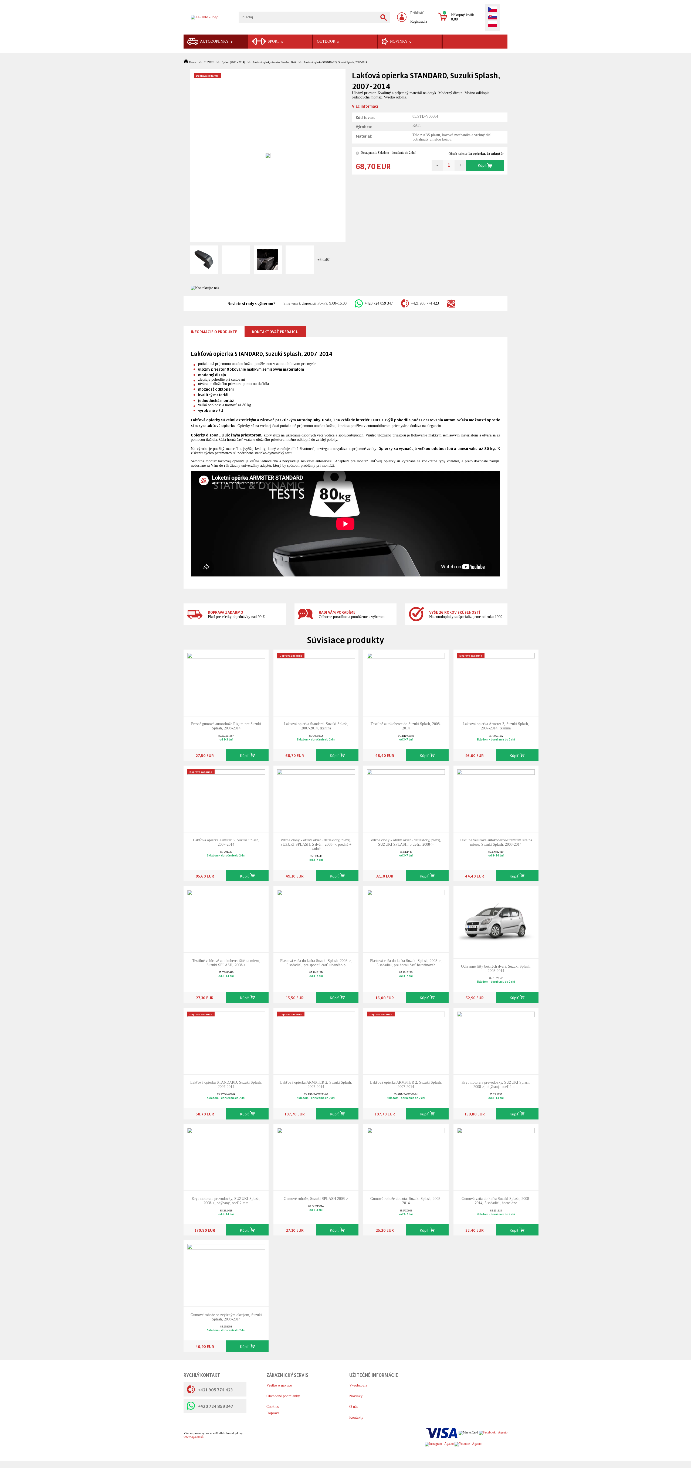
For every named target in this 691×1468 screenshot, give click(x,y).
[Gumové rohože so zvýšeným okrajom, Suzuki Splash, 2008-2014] (226, 1273)
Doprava (272, 1413)
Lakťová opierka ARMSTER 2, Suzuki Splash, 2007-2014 (316, 1084)
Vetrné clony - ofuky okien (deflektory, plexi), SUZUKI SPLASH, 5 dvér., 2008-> (405, 842)
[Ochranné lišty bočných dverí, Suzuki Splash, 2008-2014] (496, 922)
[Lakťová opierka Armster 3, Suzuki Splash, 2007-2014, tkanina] (496, 682)
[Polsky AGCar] (492, 24)
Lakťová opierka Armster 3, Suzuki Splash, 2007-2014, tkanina (496, 726)
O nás (353, 1407)
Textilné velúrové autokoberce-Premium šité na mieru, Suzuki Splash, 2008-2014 (496, 842)
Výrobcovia (358, 1385)
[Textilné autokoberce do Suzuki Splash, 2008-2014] (406, 682)
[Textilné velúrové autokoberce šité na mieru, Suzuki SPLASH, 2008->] (226, 919)
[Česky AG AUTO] (492, 9)
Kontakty (356, 1417)
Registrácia (418, 21)
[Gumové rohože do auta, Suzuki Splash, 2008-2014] (406, 1157)
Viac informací (365, 106)
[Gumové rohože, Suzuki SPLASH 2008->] (316, 1157)
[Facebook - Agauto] (493, 1433)
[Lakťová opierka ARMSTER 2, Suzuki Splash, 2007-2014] (316, 1041)
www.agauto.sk (194, 1437)
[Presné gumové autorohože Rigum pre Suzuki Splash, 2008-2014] (226, 682)
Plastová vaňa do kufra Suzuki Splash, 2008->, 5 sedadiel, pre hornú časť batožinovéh (406, 963)
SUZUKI (209, 62)
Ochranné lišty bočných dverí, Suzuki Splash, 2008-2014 (496, 968)
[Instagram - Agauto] (439, 1444)
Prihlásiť (417, 13)
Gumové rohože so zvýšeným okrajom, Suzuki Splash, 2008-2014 (226, 1317)
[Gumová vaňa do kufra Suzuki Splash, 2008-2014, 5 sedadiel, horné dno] (496, 1157)
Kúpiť (482, 165)
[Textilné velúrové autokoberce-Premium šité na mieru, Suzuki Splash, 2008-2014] (496, 798)
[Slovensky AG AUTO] (492, 17)
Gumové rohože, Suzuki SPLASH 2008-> (316, 1199)
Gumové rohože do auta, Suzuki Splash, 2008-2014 (406, 1201)
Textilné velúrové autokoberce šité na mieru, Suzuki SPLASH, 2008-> (226, 963)
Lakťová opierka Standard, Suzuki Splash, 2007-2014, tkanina (316, 726)
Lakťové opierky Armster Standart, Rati (274, 62)
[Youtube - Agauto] (468, 1444)
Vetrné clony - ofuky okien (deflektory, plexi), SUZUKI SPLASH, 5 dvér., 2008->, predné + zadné (315, 844)
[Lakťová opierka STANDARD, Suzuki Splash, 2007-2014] (226, 1041)
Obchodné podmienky (283, 1396)
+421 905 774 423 (425, 303)
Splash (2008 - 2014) (233, 62)
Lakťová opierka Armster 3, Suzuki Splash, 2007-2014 (226, 842)
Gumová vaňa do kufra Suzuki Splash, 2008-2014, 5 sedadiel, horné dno (496, 1201)
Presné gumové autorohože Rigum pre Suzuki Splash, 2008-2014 (226, 726)
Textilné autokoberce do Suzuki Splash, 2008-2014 (406, 726)
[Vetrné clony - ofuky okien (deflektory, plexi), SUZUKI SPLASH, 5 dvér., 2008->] (406, 798)
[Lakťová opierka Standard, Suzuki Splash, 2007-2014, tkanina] (316, 682)
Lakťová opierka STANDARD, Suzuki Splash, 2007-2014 (335, 62)
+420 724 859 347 (379, 303)
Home (192, 62)
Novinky (356, 1396)
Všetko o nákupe (279, 1385)
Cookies (272, 1407)
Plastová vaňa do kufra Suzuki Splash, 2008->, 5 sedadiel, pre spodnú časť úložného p (316, 963)
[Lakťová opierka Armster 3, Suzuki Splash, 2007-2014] (226, 798)
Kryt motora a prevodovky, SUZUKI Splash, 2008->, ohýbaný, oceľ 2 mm (496, 1084)
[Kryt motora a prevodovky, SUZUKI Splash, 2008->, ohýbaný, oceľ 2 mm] (496, 1041)
